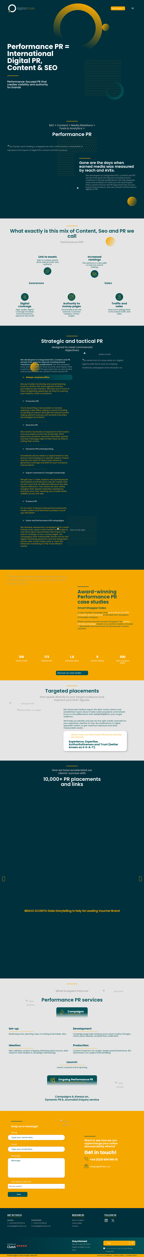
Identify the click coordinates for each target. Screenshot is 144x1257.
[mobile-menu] (132, 8)
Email (14, 1144)
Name (15, 1132)
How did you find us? (21, 1181)
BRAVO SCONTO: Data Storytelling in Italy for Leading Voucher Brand (72, 911)
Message (15, 1155)
